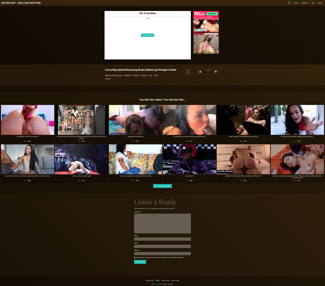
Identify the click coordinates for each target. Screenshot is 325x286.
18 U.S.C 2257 (150, 280)
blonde (137, 75)
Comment (137, 212)
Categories (304, 3)
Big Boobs (128, 75)
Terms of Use (175, 280)
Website (136, 250)
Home (296, 3)
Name (136, 236)
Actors (320, 3)
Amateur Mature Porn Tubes (114, 75)
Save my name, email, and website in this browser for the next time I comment (160, 257)
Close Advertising (147, 35)
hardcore (144, 75)
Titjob (108, 78)
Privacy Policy (165, 280)
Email (136, 243)
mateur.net (159, 284)
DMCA (158, 280)
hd (151, 75)
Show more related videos (162, 186)
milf (157, 75)
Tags (313, 3)
